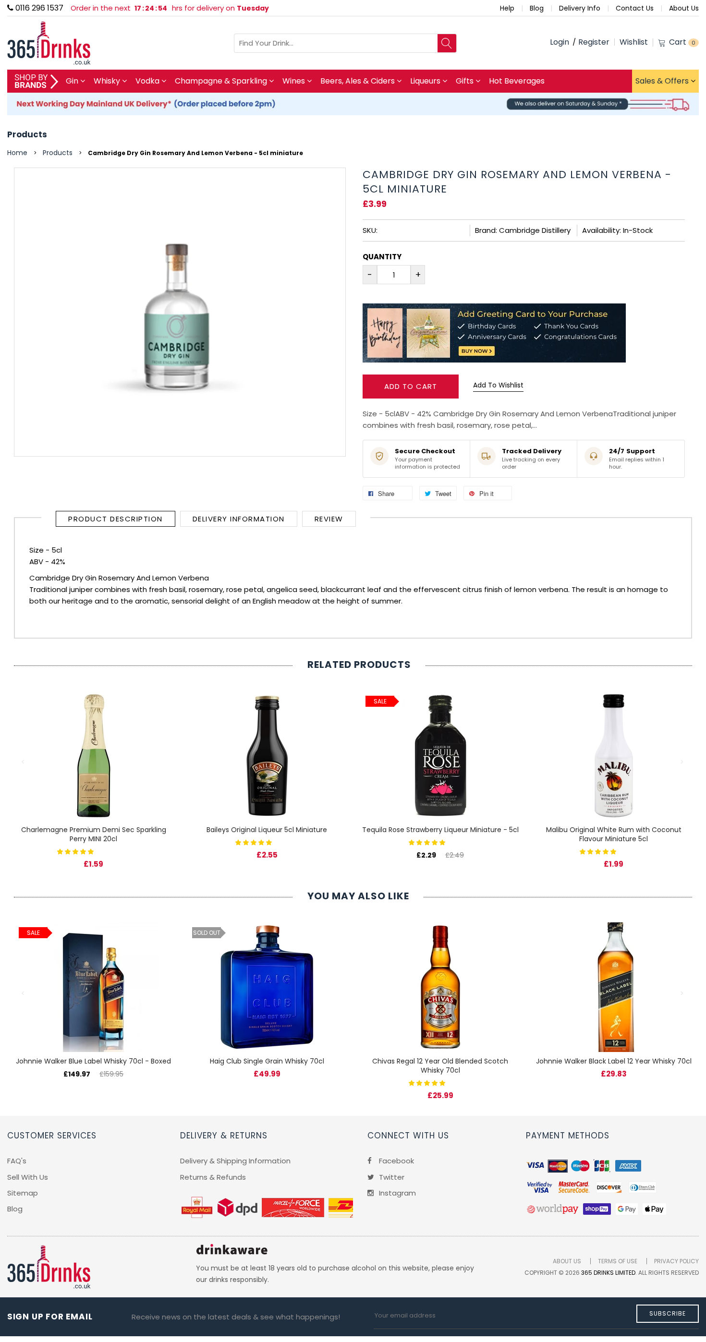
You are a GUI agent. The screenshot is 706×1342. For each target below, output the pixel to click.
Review (329, 519)
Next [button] (682, 762)
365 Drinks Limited (608, 1273)
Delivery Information (239, 519)
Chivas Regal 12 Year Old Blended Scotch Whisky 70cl (440, 1065)
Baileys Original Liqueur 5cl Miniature (267, 829)
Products (27, 134)
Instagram (396, 1193)
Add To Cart (410, 386)
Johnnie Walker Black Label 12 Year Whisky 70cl (614, 1061)
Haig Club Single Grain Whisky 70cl (267, 1061)
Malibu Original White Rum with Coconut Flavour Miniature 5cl (614, 834)
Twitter (390, 1177)
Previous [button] (23, 762)
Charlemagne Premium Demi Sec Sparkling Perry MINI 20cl (93, 834)
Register (593, 42)
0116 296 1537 (38, 7)
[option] (93, 769)
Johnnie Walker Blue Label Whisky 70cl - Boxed (93, 1061)
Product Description (115, 519)
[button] (76, 851)
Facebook (395, 1161)
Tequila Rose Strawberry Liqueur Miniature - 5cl (440, 829)
